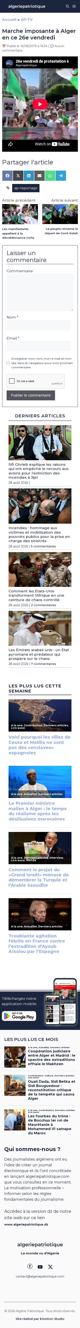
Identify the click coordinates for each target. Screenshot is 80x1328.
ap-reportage (25, 188)
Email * (13, 338)
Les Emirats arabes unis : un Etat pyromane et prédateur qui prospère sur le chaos (39, 654)
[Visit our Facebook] (29, 1267)
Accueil (9, 19)
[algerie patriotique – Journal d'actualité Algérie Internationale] (27, 6)
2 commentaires (43, 605)
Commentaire (20, 271)
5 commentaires (43, 546)
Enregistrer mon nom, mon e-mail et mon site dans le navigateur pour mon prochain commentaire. (42, 363)
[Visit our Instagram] (40, 1267)
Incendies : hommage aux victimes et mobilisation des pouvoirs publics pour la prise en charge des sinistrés (39, 534)
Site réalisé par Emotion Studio (40, 1319)
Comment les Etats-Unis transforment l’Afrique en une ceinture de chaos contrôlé (36, 595)
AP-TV (27, 19)
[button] (67, 6)
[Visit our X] (50, 1267)
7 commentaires (43, 664)
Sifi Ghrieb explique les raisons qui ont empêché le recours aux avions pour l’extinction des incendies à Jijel (38, 471)
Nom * (12, 317)
